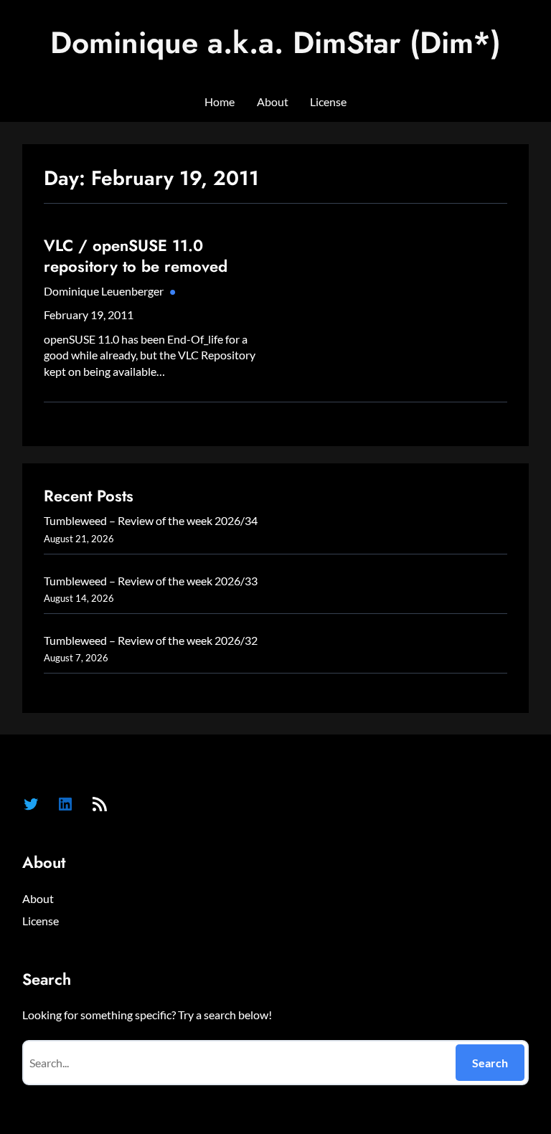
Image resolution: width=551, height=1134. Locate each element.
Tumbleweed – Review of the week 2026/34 (151, 520)
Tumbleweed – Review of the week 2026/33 (151, 580)
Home (219, 101)
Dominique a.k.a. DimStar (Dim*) (275, 43)
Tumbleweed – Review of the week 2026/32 (151, 640)
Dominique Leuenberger (104, 291)
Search (490, 1062)
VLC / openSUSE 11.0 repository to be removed (135, 255)
